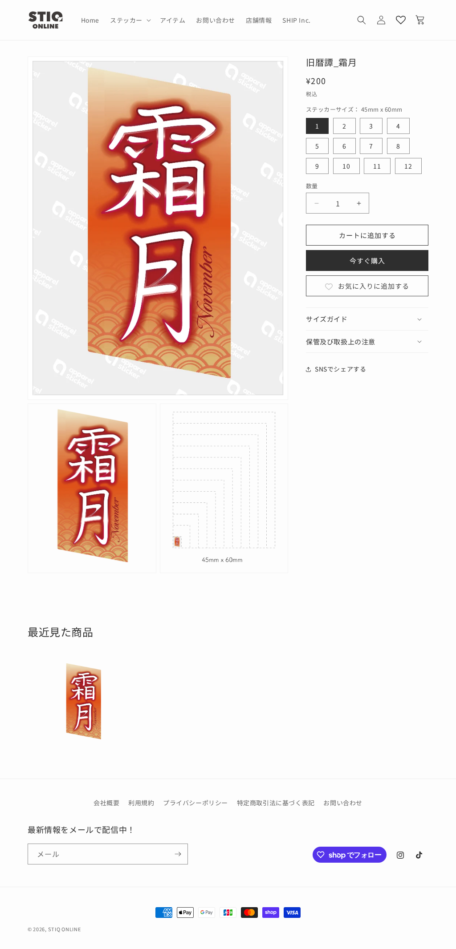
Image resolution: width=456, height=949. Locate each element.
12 (408, 166)
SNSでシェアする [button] (340, 368)
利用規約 (141, 802)
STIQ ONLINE (64, 929)
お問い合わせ (342, 802)
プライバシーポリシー (195, 802)
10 (346, 166)
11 (377, 166)
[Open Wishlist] (401, 20)
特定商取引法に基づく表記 (276, 802)
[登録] (177, 854)
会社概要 (106, 802)
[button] (130, 20)
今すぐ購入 (367, 260)
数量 (312, 186)
